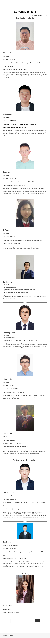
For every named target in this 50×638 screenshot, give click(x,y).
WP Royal (11, 635)
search (37, 620)
